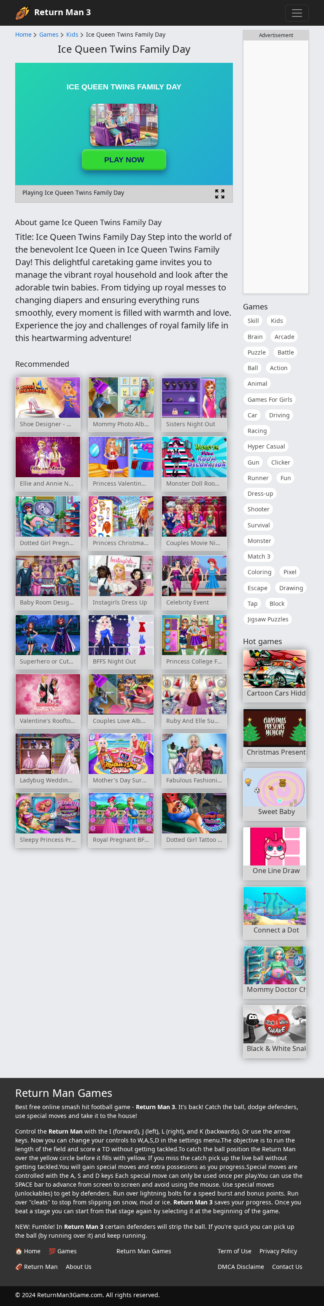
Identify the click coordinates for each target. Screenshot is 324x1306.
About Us (79, 1267)
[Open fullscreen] (220, 194)
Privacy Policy (278, 1251)
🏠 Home (27, 1251)
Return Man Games (143, 1251)
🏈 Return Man (36, 1267)
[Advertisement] (275, 166)
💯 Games (63, 1251)
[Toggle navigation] (297, 13)
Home (23, 34)
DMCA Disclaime (241, 1267)
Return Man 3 (62, 12)
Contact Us (287, 1267)
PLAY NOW (124, 160)
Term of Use (234, 1251)
